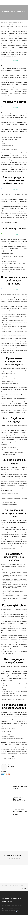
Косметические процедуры (7, 24)
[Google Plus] (9, 774)
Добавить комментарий (14, 858)
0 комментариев (12, 855)
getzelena (11, 766)
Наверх (24, 888)
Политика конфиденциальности (8, 908)
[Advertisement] (14, 833)
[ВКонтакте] (2, 774)
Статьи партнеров (16, 898)
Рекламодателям (7, 901)
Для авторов (5, 898)
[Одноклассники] (6, 774)
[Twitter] (4, 774)
